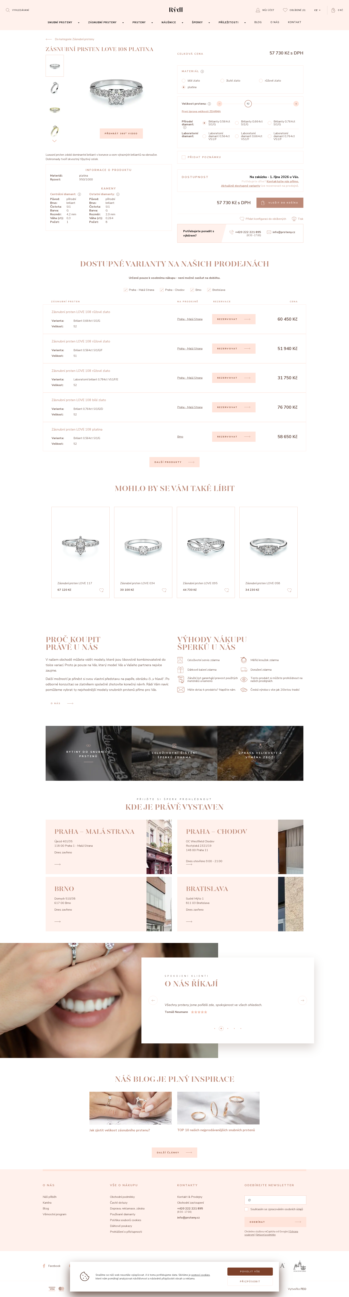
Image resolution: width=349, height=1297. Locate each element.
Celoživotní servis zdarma (203, 660)
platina (192, 87)
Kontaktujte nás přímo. (283, 181)
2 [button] (227, 1028)
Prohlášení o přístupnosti (126, 1232)
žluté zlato (233, 80)
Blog (46, 1209)
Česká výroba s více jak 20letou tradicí (274, 690)
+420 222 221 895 (248, 232)
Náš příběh (50, 1197)
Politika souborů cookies (125, 1220)
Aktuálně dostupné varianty (240, 186)
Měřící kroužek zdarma (264, 660)
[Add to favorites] (101, 590)
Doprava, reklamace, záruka (127, 1209)
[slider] (248, 103)
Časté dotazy (118, 1203)
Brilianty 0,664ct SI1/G (252, 123)
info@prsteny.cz (284, 232)
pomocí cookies (200, 1275)
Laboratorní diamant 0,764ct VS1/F (284, 136)
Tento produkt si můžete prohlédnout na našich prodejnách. (276, 679)
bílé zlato (194, 80)
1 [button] (221, 1028)
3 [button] (234, 1028)
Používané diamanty (122, 1214)
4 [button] (240, 1028)
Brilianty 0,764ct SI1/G (284, 123)
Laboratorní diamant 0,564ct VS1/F (219, 136)
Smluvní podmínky (266, 1235)
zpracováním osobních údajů (285, 1209)
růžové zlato (273, 80)
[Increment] (296, 103)
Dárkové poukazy (121, 1226)
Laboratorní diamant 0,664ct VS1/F (251, 136)
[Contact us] (336, 1291)
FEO (303, 1289)
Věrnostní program (54, 1214)
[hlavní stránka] (176, 13)
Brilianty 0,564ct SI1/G (219, 123)
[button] (153, 1000)
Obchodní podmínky (122, 1197)
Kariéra (47, 1203)
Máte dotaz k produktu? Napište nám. (211, 690)
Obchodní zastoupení (190, 1203)
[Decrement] (219, 103)
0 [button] (214, 1028)
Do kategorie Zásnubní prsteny (74, 39)
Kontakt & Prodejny (189, 1197)
